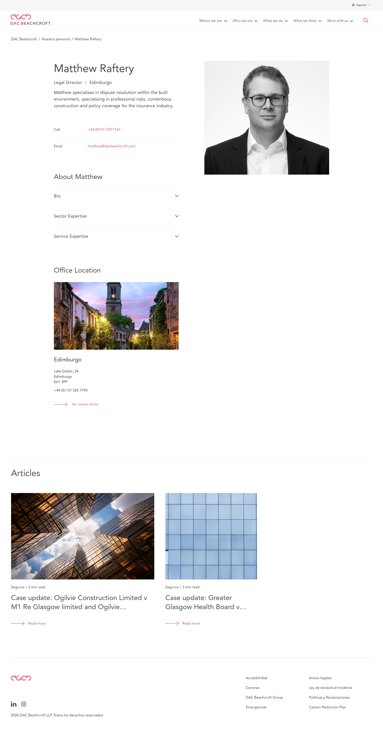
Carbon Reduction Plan (327, 707)
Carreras (252, 687)
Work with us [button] (337, 21)
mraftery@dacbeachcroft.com (112, 146)
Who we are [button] (242, 21)
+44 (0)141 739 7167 (104, 129)
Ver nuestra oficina (85, 404)
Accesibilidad (256, 678)
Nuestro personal (56, 39)
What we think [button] (305, 21)
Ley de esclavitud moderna (330, 687)
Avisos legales (320, 678)
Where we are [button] (210, 21)
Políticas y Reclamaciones (329, 697)
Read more (37, 623)
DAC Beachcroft (24, 39)
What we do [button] (273, 21)
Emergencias (256, 707)
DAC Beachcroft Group (264, 697)
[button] (366, 20)
